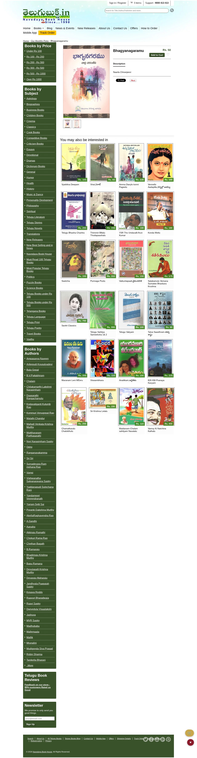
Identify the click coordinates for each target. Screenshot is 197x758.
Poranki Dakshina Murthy (40, 510)
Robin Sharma (34, 654)
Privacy (48, 741)
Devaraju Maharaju (36, 578)
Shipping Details (124, 739)
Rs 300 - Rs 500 (35, 68)
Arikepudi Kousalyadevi (39, 364)
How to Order (149, 28)
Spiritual (31, 211)
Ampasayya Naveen (37, 358)
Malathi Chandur (35, 418)
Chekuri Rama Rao (37, 538)
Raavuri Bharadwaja (37, 598)
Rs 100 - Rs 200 (35, 56)
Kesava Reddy (34, 592)
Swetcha (66, 281)
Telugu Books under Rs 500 (39, 304)
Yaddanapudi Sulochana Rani (40, 488)
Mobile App (30, 32)
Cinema (30, 121)
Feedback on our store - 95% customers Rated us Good (38, 687)
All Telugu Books (55, 739)
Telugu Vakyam (126, 332)
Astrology (31, 98)
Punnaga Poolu (97, 281)
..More (29, 665)
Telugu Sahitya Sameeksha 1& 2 (98, 333)
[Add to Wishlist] (168, 54)
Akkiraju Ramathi (35, 532)
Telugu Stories (34, 222)
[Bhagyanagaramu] (67, 124)
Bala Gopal (32, 370)
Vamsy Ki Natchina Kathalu (157, 429)
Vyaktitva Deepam (70, 184)
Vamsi (29, 472)
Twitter (145, 739)
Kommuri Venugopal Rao (40, 413)
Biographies (33, 104)
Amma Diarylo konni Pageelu (129, 185)
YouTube (157, 739)
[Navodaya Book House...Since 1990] (46, 21)
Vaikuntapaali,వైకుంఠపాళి (130, 281)
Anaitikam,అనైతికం (127, 380)
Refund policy (36, 741)
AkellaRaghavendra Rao (40, 515)
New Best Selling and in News (39, 247)
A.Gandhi (31, 521)
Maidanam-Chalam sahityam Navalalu (128, 429)
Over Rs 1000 (34, 79)
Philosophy (32, 205)
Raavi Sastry (33, 603)
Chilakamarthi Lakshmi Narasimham (39, 388)
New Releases (86, 28)
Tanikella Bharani (36, 660)
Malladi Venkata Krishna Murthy (39, 425)
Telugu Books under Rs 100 (39, 295)
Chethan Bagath (35, 543)
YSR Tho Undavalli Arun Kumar (131, 234)
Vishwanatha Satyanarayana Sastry (38, 480)
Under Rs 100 (34, 51)
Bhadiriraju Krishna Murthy (37, 556)
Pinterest (168, 739)
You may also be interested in (84, 140)
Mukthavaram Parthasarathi (33, 434)
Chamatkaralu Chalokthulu (68, 429)
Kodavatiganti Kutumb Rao (38, 406)
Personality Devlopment (39, 200)
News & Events (65, 28)
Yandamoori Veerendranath (34, 497)
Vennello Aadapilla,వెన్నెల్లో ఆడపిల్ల (159, 185)
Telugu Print (33, 322)
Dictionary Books (35, 166)
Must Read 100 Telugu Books (38, 261)
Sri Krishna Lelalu (98, 411)
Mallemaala (32, 631)
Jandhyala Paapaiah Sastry (37, 585)
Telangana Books (36, 311)
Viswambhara (97, 380)
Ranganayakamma (36, 452)
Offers (134, 28)
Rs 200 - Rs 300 (35, 62)
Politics (30, 277)
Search (30, 739)
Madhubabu (33, 626)
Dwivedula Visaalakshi (39, 609)
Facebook (151, 739)
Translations (33, 234)
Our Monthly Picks (40, 41)
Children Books (34, 115)
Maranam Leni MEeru (72, 380)
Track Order (47, 32)
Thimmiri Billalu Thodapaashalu (98, 234)
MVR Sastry (33, 620)
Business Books (35, 110)
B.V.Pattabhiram (35, 375)
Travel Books (33, 333)
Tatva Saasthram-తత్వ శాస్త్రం (158, 333)
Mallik (29, 637)
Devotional (32, 155)
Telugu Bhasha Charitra (73, 232)
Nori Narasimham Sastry (39, 441)
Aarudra (30, 526)
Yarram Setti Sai (35, 504)
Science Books (34, 288)
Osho (29, 447)
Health (30, 183)
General (30, 172)
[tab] (119, 64)
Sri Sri (29, 458)
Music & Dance (34, 194)
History (30, 189)
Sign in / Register (117, 3)
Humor (30, 177)
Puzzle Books (34, 282)
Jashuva (31, 615)
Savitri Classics (69, 325)
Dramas (30, 160)
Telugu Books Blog (72, 739)
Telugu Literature (35, 217)
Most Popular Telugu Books (37, 270)
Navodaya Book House (39, 254)
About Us (104, 28)
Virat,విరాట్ (95, 184)
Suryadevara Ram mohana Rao (36, 465)
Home (26, 28)
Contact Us (120, 28)
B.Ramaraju (33, 549)
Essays (30, 149)
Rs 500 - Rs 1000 (36, 73)
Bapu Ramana (34, 563)
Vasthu (30, 339)
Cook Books (33, 132)
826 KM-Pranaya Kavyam (156, 381)
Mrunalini (31, 643)
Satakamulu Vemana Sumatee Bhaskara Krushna (158, 283)
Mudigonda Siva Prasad (39, 648)
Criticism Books (35, 143)
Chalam (30, 381)
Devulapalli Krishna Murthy (37, 571)
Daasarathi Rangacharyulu (34, 397)
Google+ (162, 739)
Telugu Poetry (34, 328)
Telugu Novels (34, 228)
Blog (49, 28)
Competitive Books (36, 138)
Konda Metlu (154, 232)
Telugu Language (36, 317)
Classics (31, 127)
